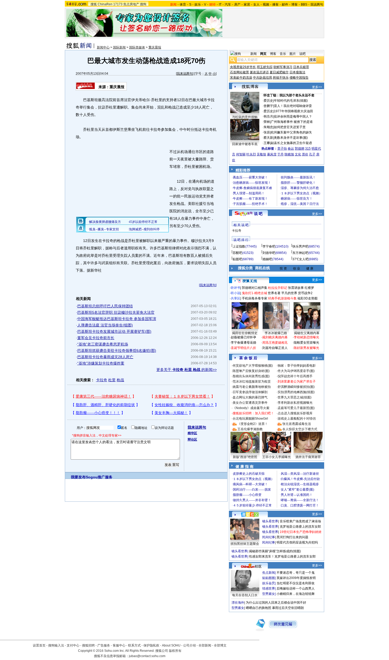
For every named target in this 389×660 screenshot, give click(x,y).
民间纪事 (268, 537)
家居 (247, 4)
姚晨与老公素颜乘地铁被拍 (252, 387)
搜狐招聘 (88, 645)
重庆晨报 (154, 47)
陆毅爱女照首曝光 (306, 342)
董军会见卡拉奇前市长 (95, 338)
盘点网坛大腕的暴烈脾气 (250, 397)
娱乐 (198, 4)
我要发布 (78, 477)
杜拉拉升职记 (277, 288)
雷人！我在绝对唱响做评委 (293, 106)
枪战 (120, 380)
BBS (304, 4)
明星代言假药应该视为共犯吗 (297, 542)
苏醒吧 (237, 253)
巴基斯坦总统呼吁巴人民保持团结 (105, 306)
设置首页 (39, 645)
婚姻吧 (267, 259)
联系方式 (134, 645)
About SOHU (171, 645)
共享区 (235, 298)
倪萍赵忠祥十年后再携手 (295, 376)
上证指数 (239, 246)
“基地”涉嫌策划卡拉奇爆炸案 (100, 363)
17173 (118, 4)
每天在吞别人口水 (244, 595)
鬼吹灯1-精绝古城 (254, 293)
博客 (294, 4)
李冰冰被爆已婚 (276, 333)
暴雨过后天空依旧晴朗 (288, 608)
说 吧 (258, 214)
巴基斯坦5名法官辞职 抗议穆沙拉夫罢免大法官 (116, 312)
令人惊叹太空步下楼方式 (299, 429)
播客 (275, 4)
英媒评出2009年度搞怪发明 (296, 578)
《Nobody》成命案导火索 (251, 408)
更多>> (317, 87)
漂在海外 (238, 602)
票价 (305, 154)
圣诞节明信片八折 (243, 348)
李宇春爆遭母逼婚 (243, 342)
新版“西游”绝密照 (245, 457)
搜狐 (94, 4)
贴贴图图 (268, 578)
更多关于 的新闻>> (186, 369)
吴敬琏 (261, 154)
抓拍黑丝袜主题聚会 (244, 544)
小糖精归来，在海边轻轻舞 (296, 594)
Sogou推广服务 (99, 477)
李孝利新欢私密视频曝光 (295, 403)
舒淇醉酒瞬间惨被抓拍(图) (296, 387)
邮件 (285, 4)
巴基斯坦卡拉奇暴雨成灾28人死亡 (105, 357)
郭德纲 (299, 148)
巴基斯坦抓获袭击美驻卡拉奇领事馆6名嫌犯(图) (116, 350)
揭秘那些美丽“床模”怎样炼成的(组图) (275, 551)
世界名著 (274, 293)
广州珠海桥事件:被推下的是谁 (292, 122)
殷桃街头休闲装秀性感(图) (251, 376)
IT (220, 4)
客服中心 (119, 645)
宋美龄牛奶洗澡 (241, 77)
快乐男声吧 (300, 246)
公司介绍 (189, 645)
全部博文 (220, 645)
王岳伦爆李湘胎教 (250, 429)
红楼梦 (309, 288)
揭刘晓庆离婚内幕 (275, 337)
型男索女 (268, 594)
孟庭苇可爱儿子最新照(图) (296, 408)
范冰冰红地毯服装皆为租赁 (252, 381)
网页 (263, 54)
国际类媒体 (137, 47)
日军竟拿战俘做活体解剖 (250, 392)
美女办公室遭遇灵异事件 (250, 403)
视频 (266, 4)
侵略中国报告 (299, 77)
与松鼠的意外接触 (244, 117)
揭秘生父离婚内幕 (306, 333)
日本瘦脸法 (297, 72)
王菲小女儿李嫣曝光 (276, 457)
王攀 (267, 143)
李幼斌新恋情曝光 (306, 337)
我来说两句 (185, 73)
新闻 (253, 54)
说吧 (302, 54)
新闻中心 (103, 47)
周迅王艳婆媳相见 (275, 342)
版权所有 (175, 651)
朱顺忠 (268, 127)
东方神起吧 (300, 253)
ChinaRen (105, 4)
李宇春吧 (269, 246)
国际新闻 (119, 47)
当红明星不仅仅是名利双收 (296, 583)
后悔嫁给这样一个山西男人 (296, 588)
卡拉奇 (101, 380)
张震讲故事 (296, 288)
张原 (267, 132)
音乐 (283, 54)
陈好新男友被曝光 (306, 348)
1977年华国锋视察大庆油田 (293, 111)
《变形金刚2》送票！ (252, 424)
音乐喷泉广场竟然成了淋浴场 (300, 521)
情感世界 (268, 588)
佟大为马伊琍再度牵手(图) (296, 371)
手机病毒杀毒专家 (254, 298)
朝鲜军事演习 (282, 67)
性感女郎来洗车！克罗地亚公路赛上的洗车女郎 (282, 556)
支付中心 (73, 645)
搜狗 (143, 4)
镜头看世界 (270, 521)
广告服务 (103, 645)
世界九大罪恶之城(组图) (294, 397)
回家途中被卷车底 (244, 144)
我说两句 (316, 4)
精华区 (192, 433)
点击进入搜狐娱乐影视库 (295, 413)
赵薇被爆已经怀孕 (243, 337)
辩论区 (192, 439)
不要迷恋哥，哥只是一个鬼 (296, 572)
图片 (293, 54)
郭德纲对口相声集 (254, 288)
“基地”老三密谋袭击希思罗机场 (102, 344)
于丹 (280, 154)
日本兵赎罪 (301, 67)
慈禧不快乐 (281, 77)
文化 (298, 154)
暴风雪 (272, 154)
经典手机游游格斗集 (282, 298)
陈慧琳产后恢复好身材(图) (251, 371)
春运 (291, 148)
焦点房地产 (131, 4)
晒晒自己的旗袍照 (258, 608)
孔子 (312, 154)
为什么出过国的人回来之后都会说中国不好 (276, 602)
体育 (183, 4)
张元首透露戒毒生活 (296, 424)
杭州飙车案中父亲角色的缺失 (291, 132)
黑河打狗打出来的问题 (292, 537)
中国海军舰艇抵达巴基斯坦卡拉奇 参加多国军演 (116, 319)
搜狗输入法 (56, 645)
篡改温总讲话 (259, 72)
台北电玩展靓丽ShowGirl (250, 418)
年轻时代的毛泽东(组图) (291, 100)
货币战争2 (305, 293)
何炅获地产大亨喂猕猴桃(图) (253, 365)
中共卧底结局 (262, 77)
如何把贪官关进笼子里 (290, 127)
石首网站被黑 (239, 72)
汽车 (228, 4)
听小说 (235, 293)
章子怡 (282, 148)
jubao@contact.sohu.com (147, 656)
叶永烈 (251, 154)
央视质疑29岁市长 (243, 67)
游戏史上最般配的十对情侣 (297, 418)
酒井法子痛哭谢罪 (308, 457)
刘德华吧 (269, 253)
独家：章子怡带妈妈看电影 (297, 365)
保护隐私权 (151, 645)
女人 (256, 4)
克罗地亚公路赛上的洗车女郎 (300, 526)
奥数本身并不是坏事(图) (291, 138)
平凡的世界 (289, 293)
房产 (237, 4)
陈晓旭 (289, 154)
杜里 (112, 380)
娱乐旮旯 (268, 583)
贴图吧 (237, 259)
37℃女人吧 (300, 259)
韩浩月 (268, 116)
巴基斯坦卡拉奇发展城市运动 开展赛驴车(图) (114, 331)
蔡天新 (268, 138)
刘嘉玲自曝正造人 (275, 348)
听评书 (235, 288)
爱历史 (268, 100)
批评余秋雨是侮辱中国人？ (293, 116)
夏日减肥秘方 (279, 72)
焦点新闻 (268, 572)
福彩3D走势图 (307, 298)
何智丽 (241, 154)
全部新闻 (204, 645)
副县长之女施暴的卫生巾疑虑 (291, 143)
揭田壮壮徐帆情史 (244, 333)
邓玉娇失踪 (265, 67)
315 (308, 148)
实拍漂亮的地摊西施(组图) (296, 392)
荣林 (267, 122)
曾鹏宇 (268, 106)
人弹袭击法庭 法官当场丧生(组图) (105, 325)
